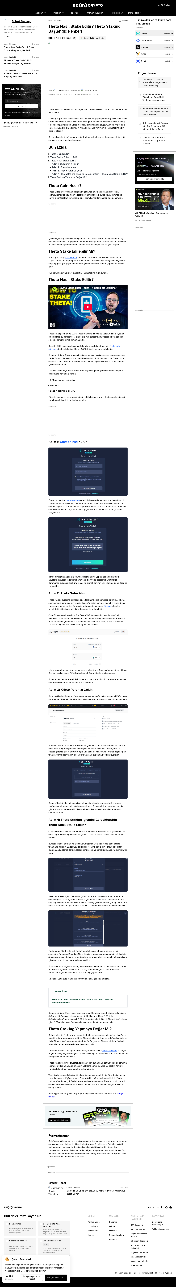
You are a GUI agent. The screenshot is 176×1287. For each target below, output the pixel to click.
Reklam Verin (94, 1222)
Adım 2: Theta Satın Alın (64, 167)
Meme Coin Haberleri (140, 1261)
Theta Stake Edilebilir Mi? (63, 157)
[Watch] (154, 199)
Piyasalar (58, 20)
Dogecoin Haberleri (139, 1252)
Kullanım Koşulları (123, 1273)
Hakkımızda (93, 1230)
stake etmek (71, 257)
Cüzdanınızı (69, 442)
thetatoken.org (73, 500)
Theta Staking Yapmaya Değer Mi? (68, 177)
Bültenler (113, 1239)
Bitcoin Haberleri (138, 1229)
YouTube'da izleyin (143, 220)
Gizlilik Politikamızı (22, 113)
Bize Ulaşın (93, 1226)
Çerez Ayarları (165, 1273)
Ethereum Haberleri (139, 1241)
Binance (108, 606)
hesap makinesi (109, 1050)
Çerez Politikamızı (29, 1271)
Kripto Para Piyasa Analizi (139, 1235)
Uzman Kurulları (116, 1235)
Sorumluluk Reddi (149, 1273)
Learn (50, 20)
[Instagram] (74, 38)
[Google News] (170, 1207)
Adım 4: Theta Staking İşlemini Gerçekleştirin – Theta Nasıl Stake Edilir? (90, 173)
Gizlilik (136, 1273)
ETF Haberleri (137, 1265)
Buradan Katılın (9, 127)
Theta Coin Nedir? (59, 153)
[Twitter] (56, 38)
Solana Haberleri (138, 1257)
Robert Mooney (63, 90)
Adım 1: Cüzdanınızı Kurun (65, 163)
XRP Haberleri (137, 1225)
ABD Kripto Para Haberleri (138, 1246)
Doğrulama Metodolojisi (157, 1223)
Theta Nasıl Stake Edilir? (63, 160)
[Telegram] (62, 38)
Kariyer (91, 1235)
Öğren (112, 1226)
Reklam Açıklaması (160, 1229)
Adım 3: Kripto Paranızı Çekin (67, 170)
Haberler (113, 1222)
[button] (20, 1228)
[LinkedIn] (68, 38)
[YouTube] (50, 38)
